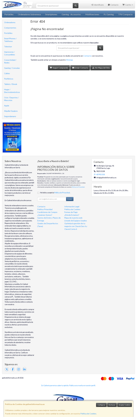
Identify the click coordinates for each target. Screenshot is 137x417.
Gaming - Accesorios (71, 14)
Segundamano (10, 116)
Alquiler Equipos (11, 111)
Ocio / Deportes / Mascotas (11, 98)
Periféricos (8, 79)
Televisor (8, 46)
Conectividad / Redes (10, 61)
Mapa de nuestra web (73, 218)
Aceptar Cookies (124, 405)
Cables (7, 73)
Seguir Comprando (60, 68)
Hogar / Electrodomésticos (12, 90)
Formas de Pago (71, 212)
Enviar (69, 199)
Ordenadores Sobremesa (29, 14)
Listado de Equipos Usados (75, 220)
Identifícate (98, 5)
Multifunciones (92, 14)
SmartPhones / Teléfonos (10, 39)
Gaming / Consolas (12, 68)
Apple (6, 105)
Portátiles (8, 33)
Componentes (10, 28)
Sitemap (69, 60)
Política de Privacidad (78, 187)
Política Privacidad (44, 209)
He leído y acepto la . (55, 193)
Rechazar (112, 405)
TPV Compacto (125, 14)
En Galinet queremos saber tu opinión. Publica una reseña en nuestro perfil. (68, 386)
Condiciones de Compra (47, 212)
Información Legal (71, 206)
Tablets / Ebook (10, 84)
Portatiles (9, 14)
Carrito (128, 5)
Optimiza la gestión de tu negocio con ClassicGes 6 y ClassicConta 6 (75, 226)
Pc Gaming (109, 14)
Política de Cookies (88, 413)
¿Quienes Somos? (44, 215)
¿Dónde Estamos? (71, 215)
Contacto (114, 5)
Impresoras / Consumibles (9, 53)
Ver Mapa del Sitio (102, 68)
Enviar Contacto (81, 68)
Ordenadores (9, 22)
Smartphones (51, 14)
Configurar (101, 405)
